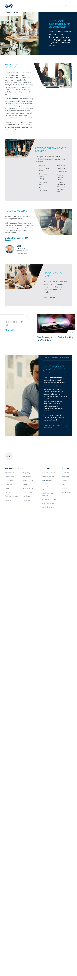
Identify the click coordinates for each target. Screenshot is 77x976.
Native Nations (28, 488)
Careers (64, 480)
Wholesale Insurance (49, 499)
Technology (26, 500)
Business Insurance (48, 473)
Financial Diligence (48, 507)
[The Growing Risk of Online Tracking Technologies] (56, 323)
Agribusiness (9, 473)
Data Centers (9, 480)
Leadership (65, 477)
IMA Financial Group (9, 6)
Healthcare (8, 500)
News (63, 484)
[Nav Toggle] (71, 6)
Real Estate (26, 496)
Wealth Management (49, 503)
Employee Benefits (48, 477)
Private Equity (27, 492)
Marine (25, 484)
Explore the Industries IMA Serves (16, 239)
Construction (9, 477)
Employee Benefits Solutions (52, 426)
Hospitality (26, 473)
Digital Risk (9, 484)
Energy (7, 492)
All (10, 330)
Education (8, 488)
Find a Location (66, 492)
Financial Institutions (12, 496)
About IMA (65, 473)
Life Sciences (27, 477)
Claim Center (49, 297)
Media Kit (64, 488)
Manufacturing (28, 480)
